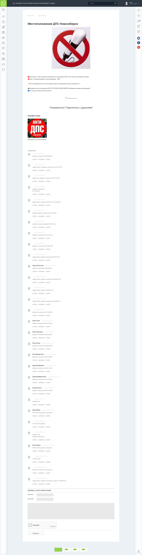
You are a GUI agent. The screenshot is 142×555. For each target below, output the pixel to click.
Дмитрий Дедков (38, 365)
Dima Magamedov (38, 354)
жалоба (48, 159)
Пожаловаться (72, 98)
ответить (34, 159)
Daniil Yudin (36, 320)
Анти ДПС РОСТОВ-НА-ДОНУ (37, 139)
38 (41, 15)
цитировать (41, 159)
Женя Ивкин (36, 410)
